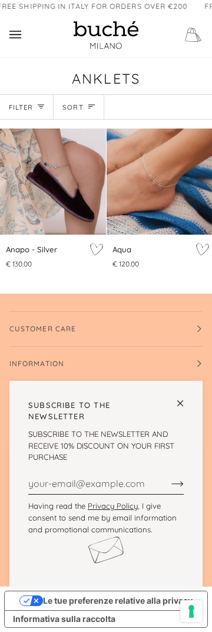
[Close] (185, 398)
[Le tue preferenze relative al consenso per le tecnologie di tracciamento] (191, 611)
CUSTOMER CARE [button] (42, 328)
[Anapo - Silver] (53, 182)
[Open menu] (27, 35)
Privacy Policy (113, 506)
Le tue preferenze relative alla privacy (118, 600)
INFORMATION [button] (36, 363)
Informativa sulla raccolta (64, 619)
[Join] (168, 483)
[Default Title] (53, 182)
